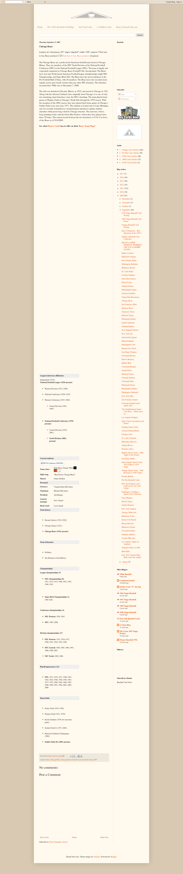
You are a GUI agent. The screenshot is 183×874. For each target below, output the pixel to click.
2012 (122, 184)
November (126, 202)
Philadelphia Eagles (129, 289)
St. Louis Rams (127, 271)
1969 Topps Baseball (128, 605)
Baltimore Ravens (128, 267)
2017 (122, 173)
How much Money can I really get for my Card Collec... (131, 485)
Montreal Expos (128, 374)
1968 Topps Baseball (128, 612)
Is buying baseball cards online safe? (131, 404)
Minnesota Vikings (129, 256)
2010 (122, 192)
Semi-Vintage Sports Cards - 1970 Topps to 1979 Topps (132, 464)
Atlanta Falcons (127, 286)
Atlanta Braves (127, 445)
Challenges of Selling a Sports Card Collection (131, 493)
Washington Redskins (130, 264)
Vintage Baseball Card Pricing (130, 226)
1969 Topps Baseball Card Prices (131, 220)
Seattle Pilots (127, 370)
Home (40, 27)
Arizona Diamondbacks (130, 430)
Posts (122, 94)
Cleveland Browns (128, 355)
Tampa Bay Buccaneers (130, 297)
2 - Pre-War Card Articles (129, 153)
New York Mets (128, 396)
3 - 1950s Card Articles (128, 156)
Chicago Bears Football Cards (71, 760)
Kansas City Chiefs (129, 348)
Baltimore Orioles (128, 527)
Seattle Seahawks (128, 322)
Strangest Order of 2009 (131, 547)
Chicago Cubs (127, 434)
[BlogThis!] (73, 756)
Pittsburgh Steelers (129, 319)
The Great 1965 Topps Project (129, 632)
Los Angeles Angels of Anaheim (130, 542)
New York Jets (127, 333)
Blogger (114, 856)
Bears (48, 760)
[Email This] (71, 756)
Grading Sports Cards (130, 427)
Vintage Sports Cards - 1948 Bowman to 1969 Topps (132, 471)
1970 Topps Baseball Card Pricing (131, 214)
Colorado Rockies (128, 377)
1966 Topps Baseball (128, 593)
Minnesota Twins (128, 516)
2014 (122, 177)
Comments (124, 99)
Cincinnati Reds (128, 381)
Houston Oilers (127, 308)
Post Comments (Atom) (59, 842)
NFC (95, 760)
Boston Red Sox (128, 523)
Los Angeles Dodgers (130, 417)
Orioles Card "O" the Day (130, 586)
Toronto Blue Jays (128, 538)
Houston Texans (128, 315)
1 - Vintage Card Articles (129, 149)
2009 (122, 195)
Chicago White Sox (129, 512)
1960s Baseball (125, 574)
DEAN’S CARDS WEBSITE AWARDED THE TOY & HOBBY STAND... (131, 246)
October (125, 206)
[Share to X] (76, 756)
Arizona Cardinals (128, 293)
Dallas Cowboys (128, 253)
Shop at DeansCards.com (126, 27)
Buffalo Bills (126, 363)
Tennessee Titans (128, 311)
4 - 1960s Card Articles (128, 159)
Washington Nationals (130, 392)
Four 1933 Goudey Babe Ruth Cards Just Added (131, 556)
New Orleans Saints (129, 260)
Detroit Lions (127, 282)
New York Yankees (129, 508)
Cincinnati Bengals (129, 366)
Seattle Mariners (128, 505)
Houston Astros (127, 449)
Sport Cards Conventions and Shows (133, 422)
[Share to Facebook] (78, 756)
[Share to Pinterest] (81, 756)
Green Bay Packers (129, 278)
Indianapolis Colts (128, 344)
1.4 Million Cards (104, 27)
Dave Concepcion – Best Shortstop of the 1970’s (131, 231)
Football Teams (88, 760)
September (126, 209)
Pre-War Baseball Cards (130, 480)
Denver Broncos (128, 359)
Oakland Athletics (128, 534)
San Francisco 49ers (129, 304)
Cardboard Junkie (127, 580)
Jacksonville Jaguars (129, 337)
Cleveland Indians (128, 530)
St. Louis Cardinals (129, 438)
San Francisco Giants (130, 399)
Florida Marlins (127, 476)
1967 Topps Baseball (128, 599)
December (126, 198)
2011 (122, 188)
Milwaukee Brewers (129, 441)
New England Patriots (130, 330)
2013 (122, 181)
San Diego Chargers (129, 352)
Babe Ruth (126, 551)
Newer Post (44, 837)
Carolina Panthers (128, 275)
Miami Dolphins (128, 341)
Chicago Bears (56, 760)
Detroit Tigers (127, 501)
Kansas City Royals (129, 519)
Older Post (104, 837)
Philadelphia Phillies (129, 388)
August (125, 562)
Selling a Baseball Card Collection (130, 237)
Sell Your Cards (85, 27)
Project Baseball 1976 (128, 639)
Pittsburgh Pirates (128, 385)
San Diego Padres (128, 458)
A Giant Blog (125, 624)
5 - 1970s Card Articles (128, 162)
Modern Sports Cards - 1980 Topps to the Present (132, 453)
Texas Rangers (127, 497)
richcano (97, 856)
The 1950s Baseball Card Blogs (60, 27)
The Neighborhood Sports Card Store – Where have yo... (132, 411)
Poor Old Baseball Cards (130, 618)
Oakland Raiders (128, 326)
